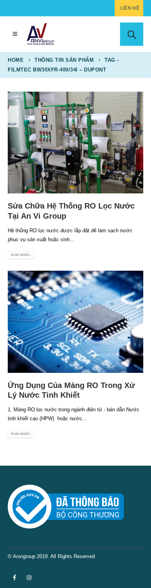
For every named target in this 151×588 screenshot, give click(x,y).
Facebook (14, 577)
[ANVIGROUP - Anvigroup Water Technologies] (40, 34)
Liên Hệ (129, 8)
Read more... (21, 255)
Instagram (29, 577)
